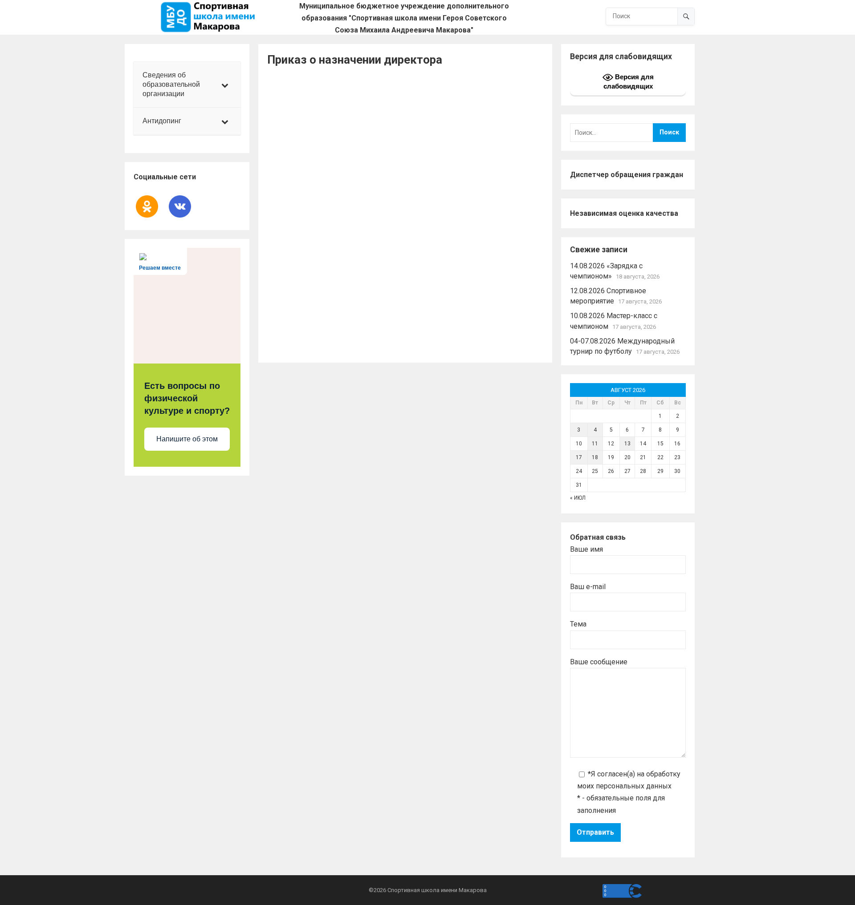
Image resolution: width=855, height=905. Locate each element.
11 (595, 443)
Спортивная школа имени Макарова (437, 890)
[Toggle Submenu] (224, 84)
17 (579, 457)
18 (595, 457)
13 (627, 443)
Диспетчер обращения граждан (626, 174)
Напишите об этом (187, 439)
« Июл (578, 498)
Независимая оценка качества (624, 213)
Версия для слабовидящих (628, 81)
